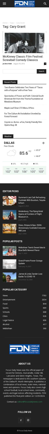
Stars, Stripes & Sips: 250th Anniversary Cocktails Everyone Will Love (32, 228)
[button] (4, 3)
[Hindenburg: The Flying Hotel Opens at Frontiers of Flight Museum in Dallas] (9, 215)
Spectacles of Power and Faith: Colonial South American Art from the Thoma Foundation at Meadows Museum (24, 99)
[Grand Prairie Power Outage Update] (9, 264)
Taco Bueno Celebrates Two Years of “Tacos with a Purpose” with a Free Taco (23, 88)
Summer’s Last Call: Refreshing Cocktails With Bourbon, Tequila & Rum (32, 200)
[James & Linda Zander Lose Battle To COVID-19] (9, 277)
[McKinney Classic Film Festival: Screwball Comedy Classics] (24, 42)
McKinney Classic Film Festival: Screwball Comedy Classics (23, 58)
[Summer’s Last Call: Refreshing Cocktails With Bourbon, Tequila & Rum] (9, 201)
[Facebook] (21, 420)
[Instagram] (28, 420)
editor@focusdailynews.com (29, 401)
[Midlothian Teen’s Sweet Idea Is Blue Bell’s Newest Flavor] (9, 251)
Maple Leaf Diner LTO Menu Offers (19, 108)
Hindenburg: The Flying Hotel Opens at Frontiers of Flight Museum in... (31, 214)
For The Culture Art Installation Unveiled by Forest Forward (22, 115)
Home (5, 23)
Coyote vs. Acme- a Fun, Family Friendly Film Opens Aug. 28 (23, 123)
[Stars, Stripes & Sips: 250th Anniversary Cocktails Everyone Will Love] (9, 228)
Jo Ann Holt (7, 64)
